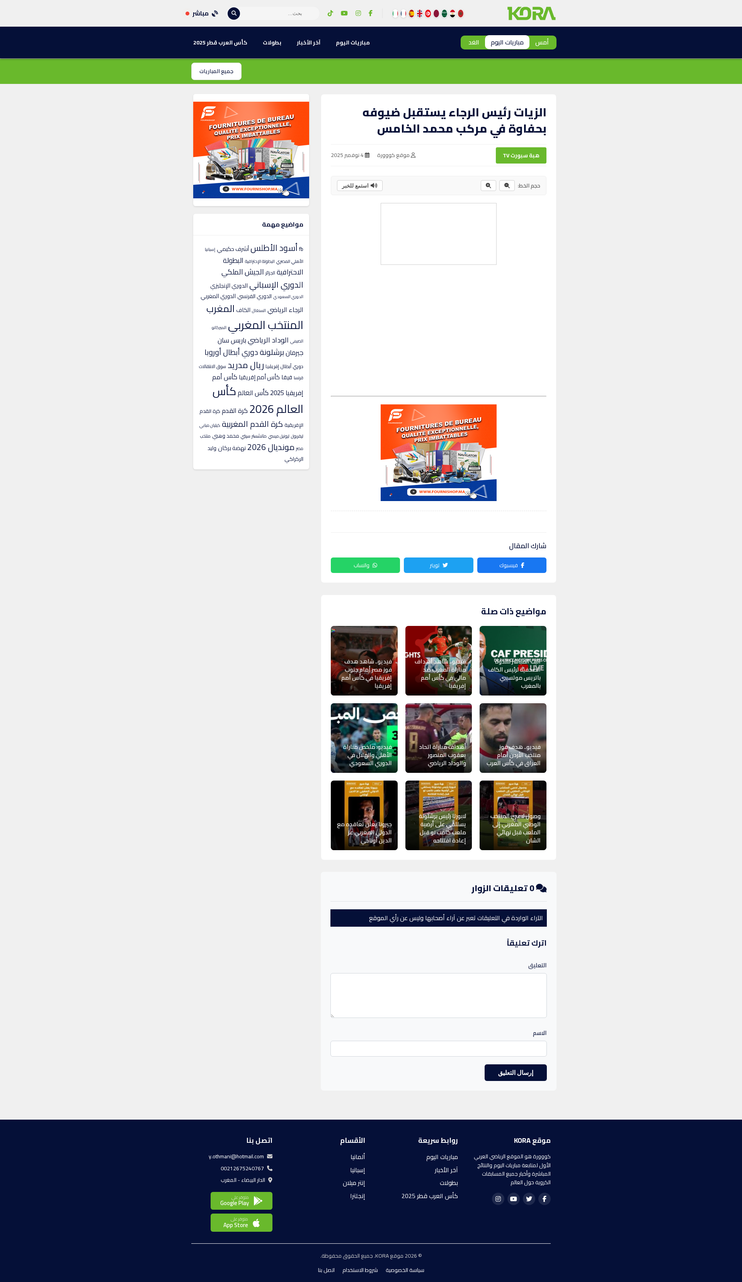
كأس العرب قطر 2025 (220, 43)
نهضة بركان (232, 448)
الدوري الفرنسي (254, 296)
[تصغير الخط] (507, 185)
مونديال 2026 (270, 447)
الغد (473, 42)
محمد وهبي (225, 436)
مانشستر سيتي (254, 435)
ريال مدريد (246, 365)
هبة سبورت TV (521, 155)
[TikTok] (330, 14)
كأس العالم (253, 393)
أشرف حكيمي (233, 249)
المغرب (220, 308)
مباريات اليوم (507, 42)
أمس (542, 42)
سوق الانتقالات (212, 366)
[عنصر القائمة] (461, 13)
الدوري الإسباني (276, 284)
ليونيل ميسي (278, 436)
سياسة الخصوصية (405, 1270)
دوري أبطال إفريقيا (284, 366)
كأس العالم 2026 (258, 400)
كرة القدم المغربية (252, 423)
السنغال (259, 310)
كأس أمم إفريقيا (259, 377)
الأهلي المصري (289, 261)
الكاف (243, 310)
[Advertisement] (438, 232)
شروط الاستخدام (360, 1270)
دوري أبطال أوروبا (231, 352)
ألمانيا (358, 1157)
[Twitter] (529, 1199)
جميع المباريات (216, 71)
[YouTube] (344, 14)
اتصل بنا (326, 1270)
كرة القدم (235, 410)
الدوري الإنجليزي (229, 285)
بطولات (272, 43)
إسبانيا (210, 249)
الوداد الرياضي (268, 340)
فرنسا (298, 377)
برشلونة (272, 352)
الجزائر (270, 272)
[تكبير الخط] (488, 185)
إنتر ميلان (354, 1182)
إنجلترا (357, 1196)
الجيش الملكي (242, 272)
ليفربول (297, 436)
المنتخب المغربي (265, 325)
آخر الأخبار (308, 43)
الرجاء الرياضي (285, 309)
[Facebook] (371, 14)
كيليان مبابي (209, 425)
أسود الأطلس (274, 248)
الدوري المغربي (218, 296)
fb (301, 249)
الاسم (540, 1033)
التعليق (537, 965)
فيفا (286, 377)
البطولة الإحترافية (260, 261)
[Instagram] (358, 14)
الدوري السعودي (288, 296)
